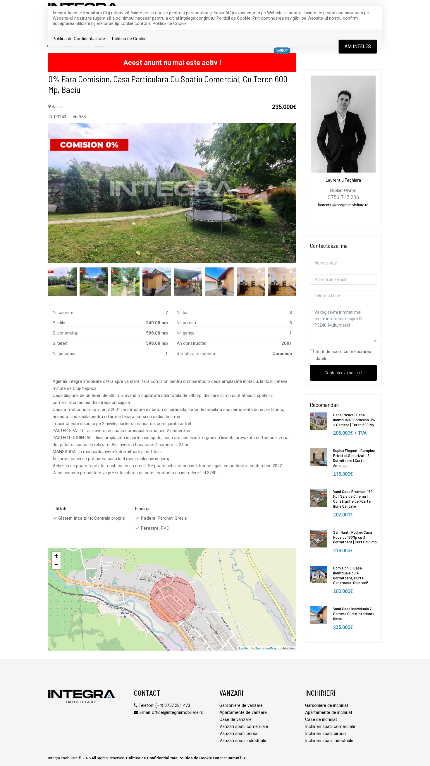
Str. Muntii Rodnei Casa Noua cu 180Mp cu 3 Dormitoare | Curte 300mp (355, 537)
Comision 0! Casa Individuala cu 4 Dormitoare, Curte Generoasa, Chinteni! (350, 575)
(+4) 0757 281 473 (172, 705)
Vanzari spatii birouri (239, 733)
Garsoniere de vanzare (241, 705)
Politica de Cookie (129, 38)
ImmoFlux (237, 758)
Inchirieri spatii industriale (329, 740)
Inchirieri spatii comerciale (330, 726)
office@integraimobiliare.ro (178, 712)
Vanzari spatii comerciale (243, 726)
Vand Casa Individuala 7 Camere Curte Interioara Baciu (353, 613)
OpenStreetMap (265, 648)
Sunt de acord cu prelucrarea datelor (343, 355)
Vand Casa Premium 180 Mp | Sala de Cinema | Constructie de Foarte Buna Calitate (353, 499)
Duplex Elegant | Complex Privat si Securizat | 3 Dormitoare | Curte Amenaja (354, 458)
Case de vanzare (235, 719)
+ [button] (56, 555)
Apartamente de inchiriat (328, 712)
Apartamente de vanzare (243, 712)
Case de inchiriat (321, 719)
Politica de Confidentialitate (79, 38)
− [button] (56, 564)
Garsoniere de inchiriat (326, 705)
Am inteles (358, 46)
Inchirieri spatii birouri (325, 733)
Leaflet (244, 648)
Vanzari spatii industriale (242, 740)
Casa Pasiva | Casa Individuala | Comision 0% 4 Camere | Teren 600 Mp (354, 419)
